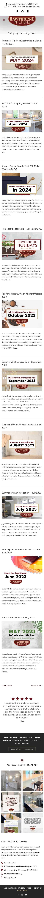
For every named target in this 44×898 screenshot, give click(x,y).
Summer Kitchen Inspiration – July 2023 (21, 493)
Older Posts (7, 686)
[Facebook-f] (17, 11)
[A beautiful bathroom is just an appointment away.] (11, 781)
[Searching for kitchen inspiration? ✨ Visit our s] (11, 823)
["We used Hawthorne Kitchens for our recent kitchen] (33, 823)
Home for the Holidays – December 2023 (22, 229)
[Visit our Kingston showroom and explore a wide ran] (33, 781)
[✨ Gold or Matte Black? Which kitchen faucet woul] (33, 802)
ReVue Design (22, 890)
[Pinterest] (28, 11)
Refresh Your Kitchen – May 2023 (18, 617)
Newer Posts (36, 686)
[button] (22, 749)
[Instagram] (22, 11)
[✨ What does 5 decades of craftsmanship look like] (11, 802)
